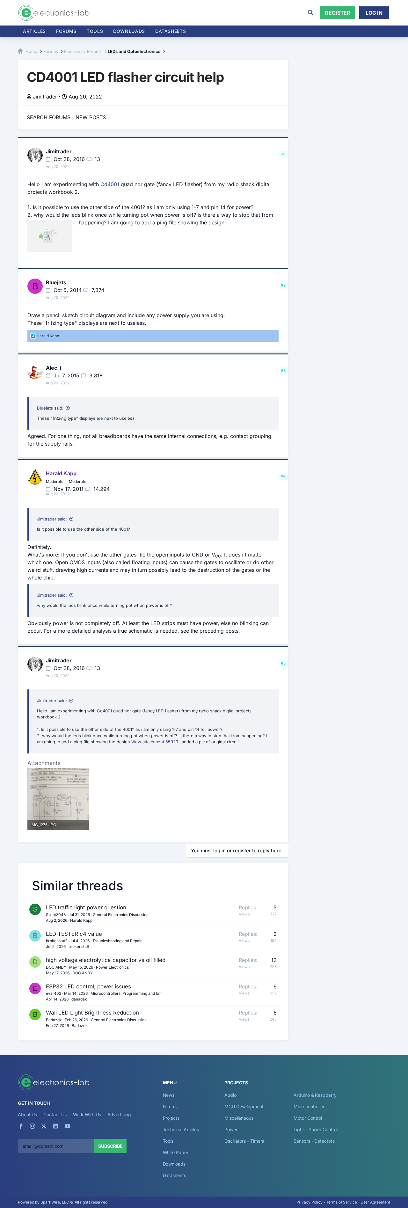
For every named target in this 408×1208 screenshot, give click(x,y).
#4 (283, 476)
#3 (283, 370)
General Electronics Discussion (121, 914)
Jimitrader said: (52, 518)
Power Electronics (112, 967)
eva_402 (53, 993)
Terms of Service (341, 1202)
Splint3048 (56, 914)
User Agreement (375, 1202)
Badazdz (54, 1019)
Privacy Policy (309, 1202)
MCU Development (244, 1106)
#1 (283, 154)
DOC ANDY (56, 967)
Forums (66, 31)
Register (337, 13)
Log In (374, 13)
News (169, 1095)
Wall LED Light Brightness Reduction (92, 1012)
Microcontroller (309, 1106)
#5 (283, 663)
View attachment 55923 (154, 741)
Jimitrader (45, 96)
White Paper (175, 1152)
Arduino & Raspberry (315, 1095)
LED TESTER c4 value (74, 934)
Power (230, 1129)
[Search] (311, 12)
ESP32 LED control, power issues (88, 986)
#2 (283, 285)
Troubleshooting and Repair (117, 940)
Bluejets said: (50, 408)
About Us (27, 1114)
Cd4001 (109, 184)
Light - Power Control (315, 1129)
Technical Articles (181, 1129)
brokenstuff (56, 940)
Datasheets (170, 31)
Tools (95, 31)
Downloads (174, 1164)
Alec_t (54, 368)
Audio (230, 1095)
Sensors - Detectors (314, 1141)
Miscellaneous (238, 1118)
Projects (171, 1118)
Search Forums (48, 117)
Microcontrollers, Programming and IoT (126, 993)
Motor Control (308, 1118)
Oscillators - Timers (244, 1141)
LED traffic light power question (86, 907)
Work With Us (87, 1114)
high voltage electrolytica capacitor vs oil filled (105, 960)
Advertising (119, 1114)
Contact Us (54, 1114)
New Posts (91, 117)
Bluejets (56, 282)
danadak (79, 999)
